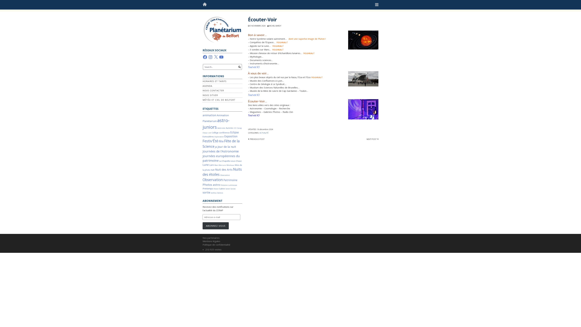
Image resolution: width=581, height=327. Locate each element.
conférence (224, 132)
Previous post (257, 139)
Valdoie (220, 193)
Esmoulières (208, 136)
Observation (213, 179)
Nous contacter (213, 90)
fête (221, 141)
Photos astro (211, 185)
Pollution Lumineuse (229, 185)
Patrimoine (230, 180)
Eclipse (234, 132)
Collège (215, 132)
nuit (213, 169)
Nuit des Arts (224, 169)
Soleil (227, 189)
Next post (372, 139)
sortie (206, 192)
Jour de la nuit (227, 147)
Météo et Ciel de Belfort (219, 99)
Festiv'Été (210, 141)
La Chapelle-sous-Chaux (230, 161)
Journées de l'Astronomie (221, 151)
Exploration (219, 137)
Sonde (233, 189)
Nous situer (210, 95)
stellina (214, 193)
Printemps (208, 188)
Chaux (205, 133)
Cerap (239, 128)
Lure (211, 164)
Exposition (231, 136)
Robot (216, 189)
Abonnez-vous (215, 225)
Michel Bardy (275, 26)
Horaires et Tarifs (214, 81)
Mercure (222, 165)
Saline (222, 188)
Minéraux (230, 165)
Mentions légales (211, 241)
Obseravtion (225, 175)
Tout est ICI (253, 115)
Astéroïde (221, 128)
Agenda (207, 85)
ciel (209, 133)
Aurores (229, 128)
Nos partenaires (211, 237)
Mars (216, 165)
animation (209, 115)
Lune (206, 165)
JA (216, 146)
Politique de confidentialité (216, 244)
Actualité (263, 133)
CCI (235, 128)
